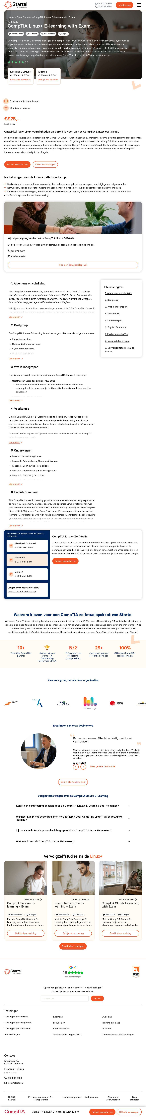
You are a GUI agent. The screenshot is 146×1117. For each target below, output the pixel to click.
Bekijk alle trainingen (73, 946)
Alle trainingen (12, 1034)
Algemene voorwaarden (113, 1098)
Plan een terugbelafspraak (73, 265)
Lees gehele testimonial (102, 766)
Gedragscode (91, 1097)
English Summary (117, 327)
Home (11, 17)
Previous (76, 767)
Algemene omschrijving (119, 293)
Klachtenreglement (72, 1097)
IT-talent (106, 1029)
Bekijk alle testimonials (73, 782)
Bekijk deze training (25, 933)
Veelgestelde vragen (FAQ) (67, 1034)
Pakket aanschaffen (17, 164)
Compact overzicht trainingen (118, 1034)
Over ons (107, 1017)
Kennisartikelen (61, 1029)
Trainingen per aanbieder (17, 1028)
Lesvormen (59, 1023)
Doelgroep (112, 300)
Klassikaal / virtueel (20, 76)
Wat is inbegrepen (117, 307)
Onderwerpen (115, 320)
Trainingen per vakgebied (17, 1023)
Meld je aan (124, 5)
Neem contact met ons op (22, 591)
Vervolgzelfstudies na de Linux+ (119, 350)
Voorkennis (113, 314)
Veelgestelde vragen (118, 341)
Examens (58, 1017)
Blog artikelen (134, 1098)
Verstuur (97, 998)
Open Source (24, 17)
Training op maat (111, 1023)
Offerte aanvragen (45, 164)
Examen (48, 76)
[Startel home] (15, 5)
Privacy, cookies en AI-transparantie (40, 1098)
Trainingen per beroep (16, 1017)
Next (83, 767)
